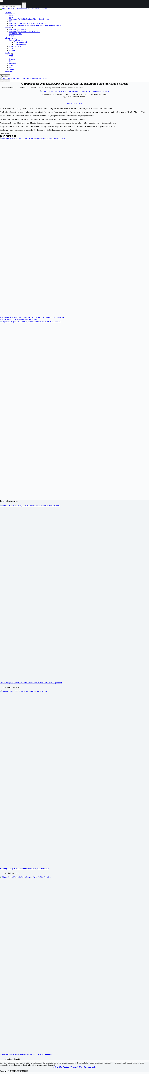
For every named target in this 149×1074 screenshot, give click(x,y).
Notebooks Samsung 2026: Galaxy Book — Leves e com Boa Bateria (35, 25)
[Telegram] (12, 136)
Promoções (9, 71)
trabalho (12, 36)
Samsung (12, 63)
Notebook (8, 13)
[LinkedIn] (9, 136)
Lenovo (12, 59)
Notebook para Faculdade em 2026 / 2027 (24, 32)
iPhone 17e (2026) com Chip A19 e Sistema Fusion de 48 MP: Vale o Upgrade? (31, 683)
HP (10, 21)
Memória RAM (15, 46)
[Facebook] (1, 136)
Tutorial (12, 69)
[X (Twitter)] (4, 136)
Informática (9, 38)
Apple (11, 65)
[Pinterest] (7, 136)
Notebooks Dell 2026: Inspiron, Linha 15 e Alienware (29, 19)
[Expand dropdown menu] (14, 13)
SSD (11, 48)
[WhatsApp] (15, 136)
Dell (10, 61)
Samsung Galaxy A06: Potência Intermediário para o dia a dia (24, 869)
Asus (11, 17)
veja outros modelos (74, 103)
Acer (11, 15)
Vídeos (7, 53)
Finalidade (8, 27)
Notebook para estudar (17, 30)
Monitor (12, 51)
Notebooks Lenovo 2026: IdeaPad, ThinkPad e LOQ (28, 23)
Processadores (14, 40)
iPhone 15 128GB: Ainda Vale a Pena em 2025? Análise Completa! (26, 1054)
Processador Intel (20, 44)
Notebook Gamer (15, 34)
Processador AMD (21, 42)
